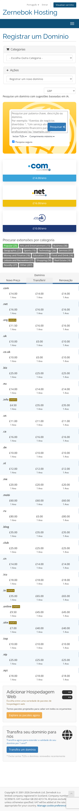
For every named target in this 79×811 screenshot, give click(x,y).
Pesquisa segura (23, 142)
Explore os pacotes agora (24, 715)
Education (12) (41, 255)
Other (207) (26, 265)
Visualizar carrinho (65, 4)
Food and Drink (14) (62, 255)
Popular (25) (10, 245)
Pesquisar (56, 127)
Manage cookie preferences (52, 805)
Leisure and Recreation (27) (18, 260)
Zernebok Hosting (30, 12)
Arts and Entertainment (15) (35, 245)
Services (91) (65, 250)
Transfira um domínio (22, 749)
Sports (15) (30, 250)
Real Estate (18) (62, 260)
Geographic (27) (12, 250)
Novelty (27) (10, 265)
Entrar (45, 4)
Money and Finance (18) (17, 255)
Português (32, 4)
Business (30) (60, 245)
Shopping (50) (43, 260)
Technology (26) (47, 250)
